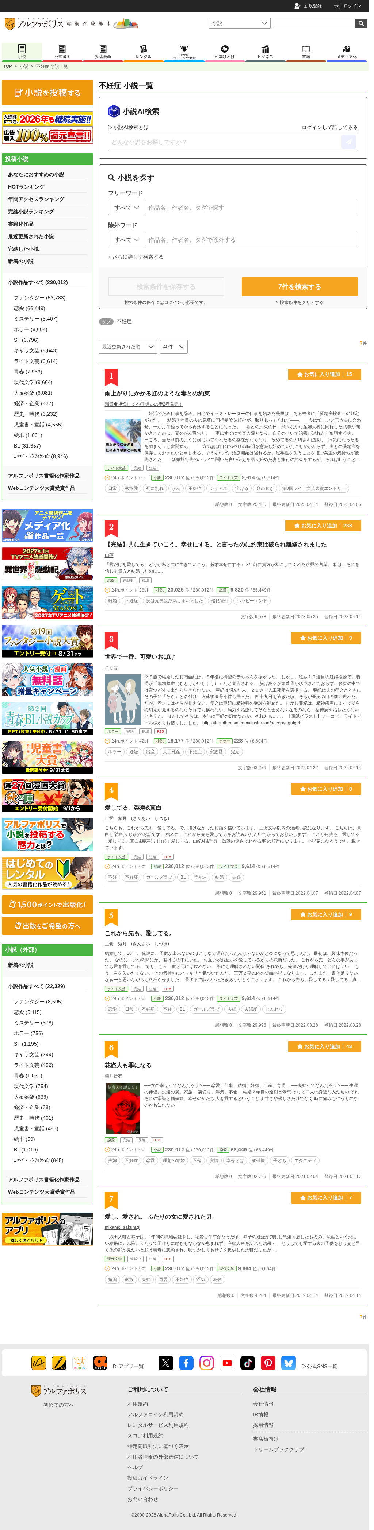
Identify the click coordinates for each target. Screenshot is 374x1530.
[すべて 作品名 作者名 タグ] (126, 208)
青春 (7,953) (28, 372)
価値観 (258, 1160)
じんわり (274, 1009)
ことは (111, 667)
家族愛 (131, 488)
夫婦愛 (250, 1009)
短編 (112, 1279)
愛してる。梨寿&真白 (133, 808)
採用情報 (263, 1425)
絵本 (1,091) (28, 435)
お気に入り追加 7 (329, 1197)
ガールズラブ (159, 877)
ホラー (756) (28, 1033)
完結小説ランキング (31, 211)
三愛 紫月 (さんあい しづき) (137, 818)
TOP (7, 66)
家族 (129, 1279)
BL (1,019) (26, 1150)
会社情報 (263, 1404)
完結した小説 (23, 249)
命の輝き (265, 488)
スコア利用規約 (145, 1435)
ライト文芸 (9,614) (36, 361)
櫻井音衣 (113, 1075)
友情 (214, 1160)
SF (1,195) (26, 1044)
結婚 (219, 877)
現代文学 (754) (31, 1086)
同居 (163, 1279)
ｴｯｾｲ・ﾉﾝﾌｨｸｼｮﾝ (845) (39, 1160)
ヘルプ (135, 1467)
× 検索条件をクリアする (300, 302)
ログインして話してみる (330, 127)
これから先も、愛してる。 (140, 933)
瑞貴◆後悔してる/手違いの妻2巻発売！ (144, 404)
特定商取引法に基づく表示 (158, 1446)
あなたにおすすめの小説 (36, 174)
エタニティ (305, 1160)
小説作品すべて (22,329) (36, 986)
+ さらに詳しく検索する (136, 257)
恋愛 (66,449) (29, 308)
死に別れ (155, 488)
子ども (279, 1160)
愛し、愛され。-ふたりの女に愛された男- (159, 1216)
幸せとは (235, 1160)
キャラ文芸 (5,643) (36, 350)
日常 (112, 488)
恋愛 (111, 580)
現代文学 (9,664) (33, 382)
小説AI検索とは (131, 127)
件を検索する (299, 286)
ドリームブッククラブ (278, 1449)
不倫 (197, 1160)
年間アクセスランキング (36, 199)
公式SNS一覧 (322, 1366)
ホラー (112, 731)
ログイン (352, 5)
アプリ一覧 (131, 1366)
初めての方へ (58, 1405)
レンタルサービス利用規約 (158, 1425)
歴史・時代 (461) (33, 1118)
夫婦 (236, 877)
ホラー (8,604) (30, 329)
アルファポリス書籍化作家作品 (44, 476)
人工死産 (171, 751)
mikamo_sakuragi (122, 1227)
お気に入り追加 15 (328, 374)
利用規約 (137, 1404)
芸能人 (200, 877)
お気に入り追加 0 (329, 789)
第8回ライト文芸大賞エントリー (314, 488)
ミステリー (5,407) (36, 319)
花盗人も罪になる (128, 1065)
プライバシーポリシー (153, 1488)
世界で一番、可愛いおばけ (140, 657)
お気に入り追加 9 (329, 638)
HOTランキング (26, 187)
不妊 (112, 877)
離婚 (112, 600)
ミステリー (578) (33, 1023)
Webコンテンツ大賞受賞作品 (41, 488)
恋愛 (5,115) (28, 1012)
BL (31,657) (27, 446)
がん (176, 488)
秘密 (217, 1279)
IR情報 (260, 1414)
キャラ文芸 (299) (33, 1054)
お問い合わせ (142, 1499)
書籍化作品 (21, 224)
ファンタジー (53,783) (40, 298)
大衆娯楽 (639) (31, 1097)
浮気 (200, 1279)
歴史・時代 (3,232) (36, 414)
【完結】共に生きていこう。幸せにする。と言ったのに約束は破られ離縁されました (216, 544)
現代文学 (114, 1259)
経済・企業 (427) (33, 403)
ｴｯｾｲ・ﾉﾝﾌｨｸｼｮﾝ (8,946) (41, 456)
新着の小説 (21, 261)
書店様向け (266, 1439)
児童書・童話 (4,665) (38, 424)
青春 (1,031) (28, 1075)
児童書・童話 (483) (36, 1128)
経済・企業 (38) (32, 1107)
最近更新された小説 (31, 236)
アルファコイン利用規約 (155, 1414)
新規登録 (313, 5)
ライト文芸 (116, 468)
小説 (24, 66)
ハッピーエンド (252, 600)
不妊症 (195, 488)
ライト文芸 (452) (33, 1065)
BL (183, 877)
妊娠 (133, 751)
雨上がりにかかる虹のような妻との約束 (157, 393)
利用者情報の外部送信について (163, 1457)
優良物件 (220, 600)
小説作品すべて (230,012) (38, 282)
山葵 (109, 555)
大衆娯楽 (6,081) (33, 393)
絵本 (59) (24, 1139)
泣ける (241, 488)
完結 (235, 751)
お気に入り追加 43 (328, 1046)
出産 (150, 751)
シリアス (218, 488)
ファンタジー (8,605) (38, 1001)
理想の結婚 (174, 1160)
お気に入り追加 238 (326, 525)
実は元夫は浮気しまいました (174, 600)
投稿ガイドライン (147, 1478)
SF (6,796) (26, 340)
